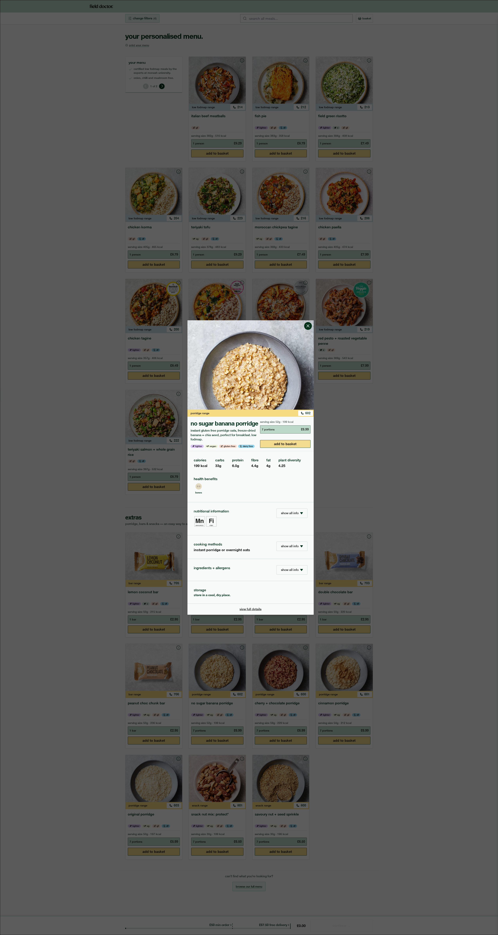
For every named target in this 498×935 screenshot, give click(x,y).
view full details (250, 609)
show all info (290, 513)
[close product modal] (308, 321)
